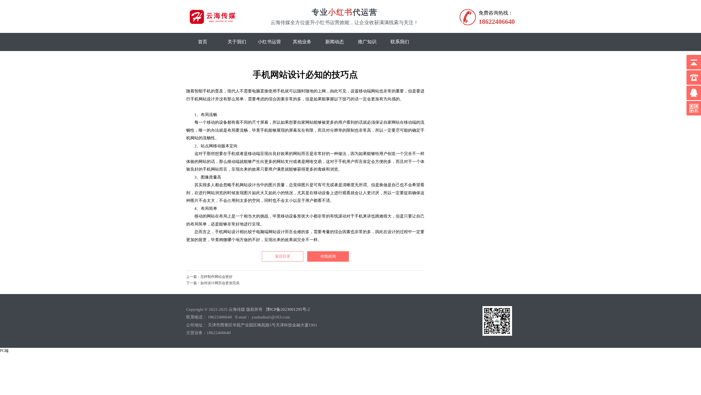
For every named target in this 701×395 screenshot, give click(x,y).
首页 (202, 41)
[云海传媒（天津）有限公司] (226, 24)
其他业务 (302, 41)
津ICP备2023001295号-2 (288, 309)
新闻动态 (334, 41)
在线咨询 (328, 256)
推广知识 (367, 41)
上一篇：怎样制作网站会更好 (209, 277)
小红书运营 (269, 41)
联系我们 (399, 41)
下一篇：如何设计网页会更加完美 (213, 283)
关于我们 (237, 41)
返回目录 (282, 256)
